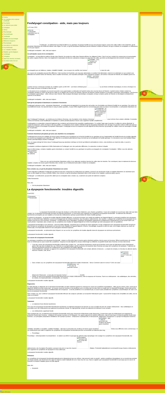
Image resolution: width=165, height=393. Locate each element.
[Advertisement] (44, 5)
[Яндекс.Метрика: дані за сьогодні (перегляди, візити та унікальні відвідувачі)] (5, 391)
